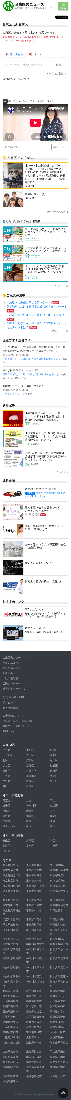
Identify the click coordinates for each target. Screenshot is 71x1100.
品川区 (54, 760)
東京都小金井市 (59, 870)
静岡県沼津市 (34, 1021)
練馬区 (30, 781)
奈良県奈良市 (34, 1032)
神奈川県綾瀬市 (59, 944)
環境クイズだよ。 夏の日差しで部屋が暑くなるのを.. (32, 374)
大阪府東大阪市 (12, 1042)
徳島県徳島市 (34, 1062)
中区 (28, 821)
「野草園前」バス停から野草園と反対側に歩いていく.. (33, 358)
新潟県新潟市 (10, 1006)
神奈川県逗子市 (12, 967)
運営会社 (8, 702)
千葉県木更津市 (12, 919)
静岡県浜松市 (57, 1021)
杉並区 (54, 765)
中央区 (6, 775)
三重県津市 (9, 1016)
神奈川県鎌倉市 (12, 958)
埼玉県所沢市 (10, 939)
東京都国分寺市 (12, 875)
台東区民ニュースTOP (16, 657)
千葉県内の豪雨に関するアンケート (33, 302)
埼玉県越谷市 (34, 929)
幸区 (52, 840)
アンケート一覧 (60, 331)
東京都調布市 (57, 880)
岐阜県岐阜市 (57, 1011)
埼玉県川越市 (10, 929)
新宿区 (30, 765)
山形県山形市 (10, 1001)
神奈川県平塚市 (12, 976)
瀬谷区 (6, 816)
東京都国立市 (34, 870)
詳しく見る (59, 147)
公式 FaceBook (12, 697)
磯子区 (6, 805)
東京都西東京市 (12, 885)
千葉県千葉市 (34, 919)
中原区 (54, 845)
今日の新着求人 (12, 668)
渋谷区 (6, 765)
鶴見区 (54, 816)
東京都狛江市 (57, 875)
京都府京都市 (10, 1032)
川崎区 (30, 840)
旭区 (28, 800)
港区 (5, 786)
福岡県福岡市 (10, 1067)
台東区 (54, 770)
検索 (58, 64)
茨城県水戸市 (10, 944)
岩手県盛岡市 (34, 990)
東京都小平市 (34, 875)
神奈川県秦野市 (59, 967)
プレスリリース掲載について (19, 720)
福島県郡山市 (34, 996)
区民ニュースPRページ (16, 726)
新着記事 (8, 673)
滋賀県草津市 (34, 1042)
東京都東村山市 (35, 891)
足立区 (6, 750)
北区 (5, 760)
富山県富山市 (34, 1006)
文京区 (54, 781)
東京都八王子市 (35, 885)
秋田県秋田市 (57, 990)
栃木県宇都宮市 (35, 939)
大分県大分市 (57, 1076)
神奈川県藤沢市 (35, 976)
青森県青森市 (10, 996)
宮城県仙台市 (57, 996)
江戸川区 (8, 755)
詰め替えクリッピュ (14, 393)
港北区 (30, 810)
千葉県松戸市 (34, 924)
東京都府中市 (34, 900)
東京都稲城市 (34, 865)
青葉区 (6, 800)
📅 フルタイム (14, 54)
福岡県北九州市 (59, 1062)
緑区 (28, 826)
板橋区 (54, 750)
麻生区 (6, 840)
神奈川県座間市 (59, 958)
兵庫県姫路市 (57, 1027)
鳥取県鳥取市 (10, 1056)
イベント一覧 (61, 286)
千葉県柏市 (56, 910)
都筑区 (30, 816)
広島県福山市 (34, 1051)
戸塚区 (6, 821)
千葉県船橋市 (10, 924)
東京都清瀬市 (10, 870)
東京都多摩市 (34, 880)
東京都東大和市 (59, 891)
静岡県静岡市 (10, 1021)
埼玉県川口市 (57, 924)
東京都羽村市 (57, 885)
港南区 (6, 810)
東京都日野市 (10, 900)
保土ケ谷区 (9, 826)
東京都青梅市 (57, 865)
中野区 (6, 781)
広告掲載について (13, 715)
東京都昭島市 (10, 865)
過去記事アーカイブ (14, 688)
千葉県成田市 (57, 919)
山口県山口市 (34, 1056)
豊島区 (54, 775)
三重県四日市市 (35, 1016)
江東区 (30, 760)
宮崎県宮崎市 (10, 1076)
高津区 (6, 845)
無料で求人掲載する (57, 211)
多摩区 (30, 845)
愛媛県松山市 (57, 1056)
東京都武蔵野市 (59, 905)
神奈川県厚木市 (35, 944)
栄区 (52, 810)
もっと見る (62, 471)
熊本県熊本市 (57, 1067)
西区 (52, 821)
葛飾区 (54, 755)
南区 (52, 826)
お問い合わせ (10, 731)
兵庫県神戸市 (34, 1027)
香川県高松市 (10, 1062)
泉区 (52, 800)
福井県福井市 (34, 1001)
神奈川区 (31, 805)
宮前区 (6, 850)
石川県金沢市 (57, 1001)
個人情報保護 (10, 707)
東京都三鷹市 (34, 905)
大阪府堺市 (32, 1037)
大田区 (30, 755)
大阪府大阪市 (57, 1032)
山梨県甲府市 (10, 1027)
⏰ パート (35, 54)
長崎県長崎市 (34, 1076)
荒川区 (30, 750)
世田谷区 (31, 770)
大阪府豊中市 (57, 1037)
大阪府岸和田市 (12, 1037)
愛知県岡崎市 (57, 1006)
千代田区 (31, 775)
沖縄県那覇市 (10, 1081)
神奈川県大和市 (35, 981)
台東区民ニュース (29, 4)
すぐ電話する (12, 147)
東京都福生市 (57, 900)
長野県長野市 (57, 1016)
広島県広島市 (10, 1051)
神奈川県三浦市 (59, 976)
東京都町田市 (10, 905)
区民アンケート (12, 683)
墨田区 (6, 770)
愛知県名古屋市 (35, 1011)
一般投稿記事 (10, 678)
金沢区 (54, 805)
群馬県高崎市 (57, 939)
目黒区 (30, 786)
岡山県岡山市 (57, 1051)
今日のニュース (12, 662)
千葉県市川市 (34, 910)
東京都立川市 (10, 880)
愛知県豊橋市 (10, 1011)
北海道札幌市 (10, 990)
